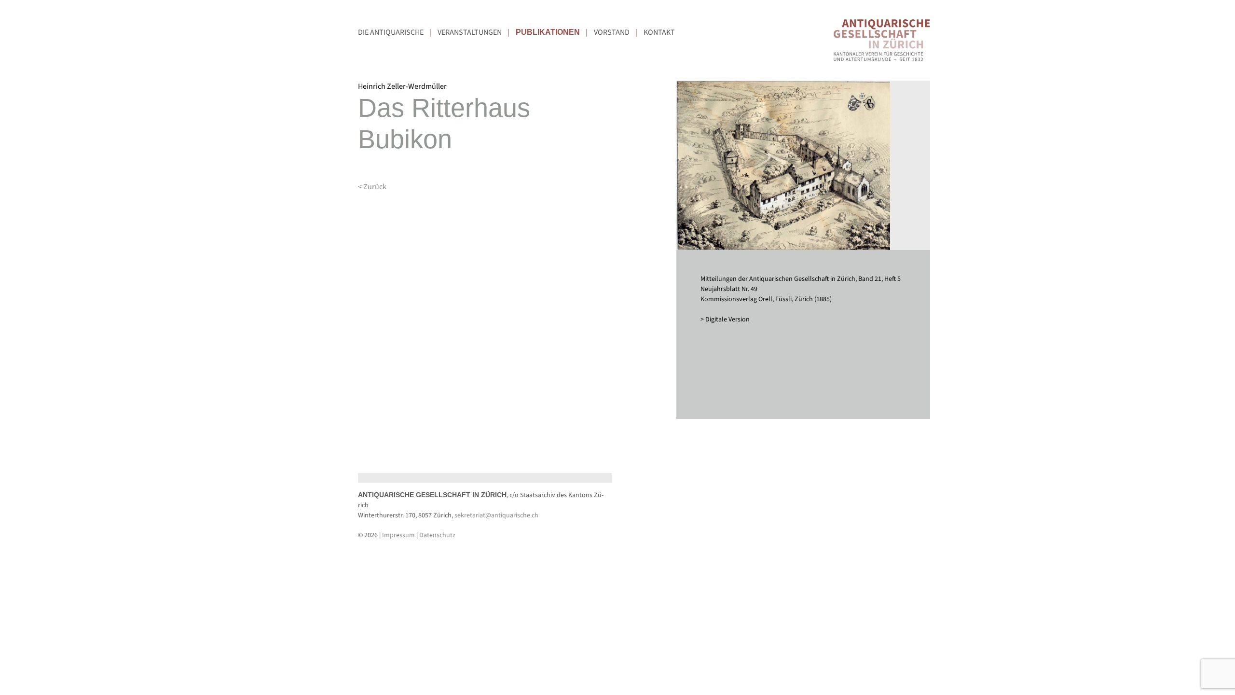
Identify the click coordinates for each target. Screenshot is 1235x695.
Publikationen (548, 32)
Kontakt (659, 32)
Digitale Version (727, 319)
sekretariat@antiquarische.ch (496, 515)
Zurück (374, 186)
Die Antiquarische (391, 32)
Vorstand (612, 32)
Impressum (398, 535)
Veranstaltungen (470, 32)
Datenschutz (437, 535)
